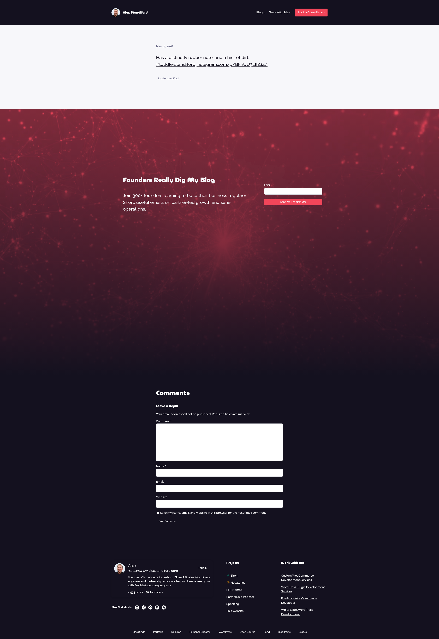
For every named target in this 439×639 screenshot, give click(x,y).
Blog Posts (284, 632)
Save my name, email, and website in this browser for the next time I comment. (213, 512)
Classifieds (139, 632)
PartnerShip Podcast (240, 597)
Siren (234, 575)
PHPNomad (234, 590)
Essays (303, 632)
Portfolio (158, 632)
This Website (235, 611)
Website (161, 497)
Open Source (247, 632)
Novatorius (238, 582)
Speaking (232, 604)
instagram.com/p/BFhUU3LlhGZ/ (232, 64)
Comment (163, 421)
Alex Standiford (135, 12)
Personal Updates (199, 632)
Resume (176, 632)
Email (267, 185)
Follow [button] (202, 568)
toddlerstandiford (168, 78)
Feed (267, 632)
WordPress (225, 632)
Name (161, 466)
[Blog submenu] (264, 12)
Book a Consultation (311, 12)
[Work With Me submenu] (290, 12)
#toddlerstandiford (175, 64)
